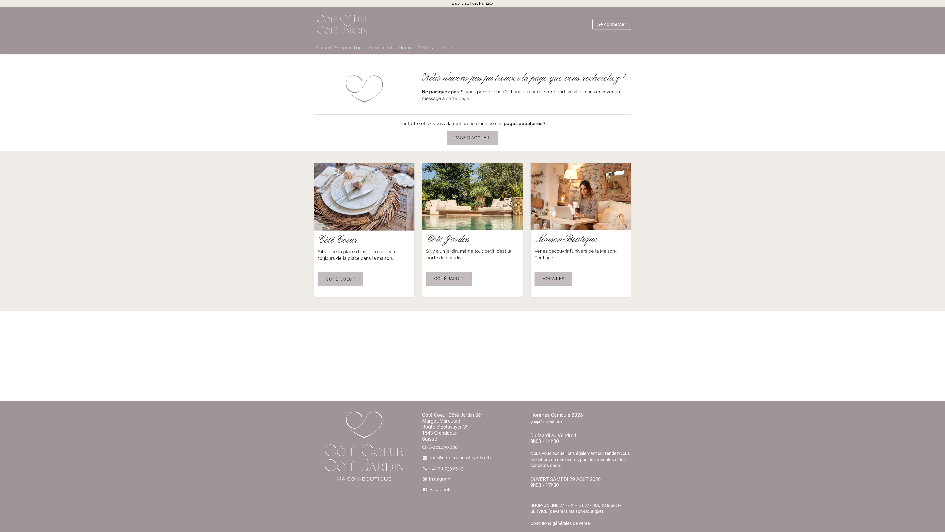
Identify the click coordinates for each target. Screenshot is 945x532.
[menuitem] (323, 47)
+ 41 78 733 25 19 (446, 468)
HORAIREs (553, 278)
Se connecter (612, 24)
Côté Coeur (340, 279)
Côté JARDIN (449, 278)
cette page (457, 98)
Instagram (439, 479)
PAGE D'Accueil (472, 137)
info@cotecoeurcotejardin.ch (460, 457)
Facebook (439, 489)
